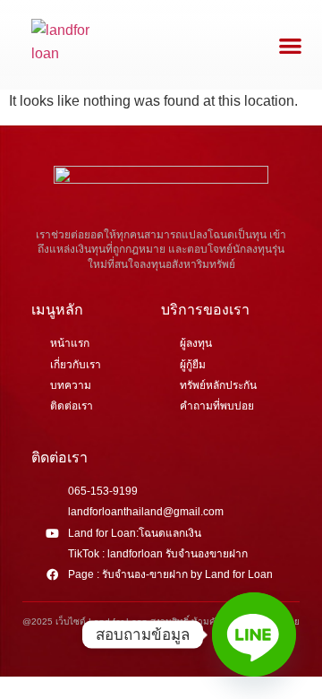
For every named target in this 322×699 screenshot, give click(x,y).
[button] (290, 45)
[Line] (254, 634)
